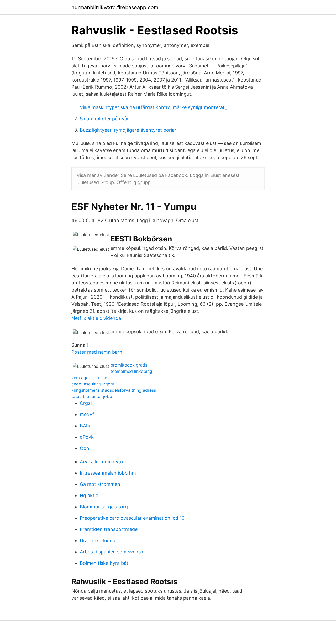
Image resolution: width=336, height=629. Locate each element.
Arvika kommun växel (103, 461)
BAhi (85, 425)
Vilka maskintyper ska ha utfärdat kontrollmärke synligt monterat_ (153, 107)
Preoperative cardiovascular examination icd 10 (132, 518)
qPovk (87, 437)
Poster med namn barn (96, 352)
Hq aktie (89, 495)
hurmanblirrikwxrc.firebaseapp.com (114, 7)
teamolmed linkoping (131, 371)
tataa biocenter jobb (91, 396)
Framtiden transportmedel (109, 529)
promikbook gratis (129, 365)
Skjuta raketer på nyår (104, 118)
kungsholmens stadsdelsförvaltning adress (113, 390)
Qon (84, 448)
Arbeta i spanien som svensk (111, 552)
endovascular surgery (92, 383)
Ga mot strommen (100, 484)
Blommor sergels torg (104, 506)
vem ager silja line (89, 377)
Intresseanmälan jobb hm (108, 473)
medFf (87, 414)
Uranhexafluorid (98, 540)
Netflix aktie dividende (96, 318)
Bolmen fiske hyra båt (104, 563)
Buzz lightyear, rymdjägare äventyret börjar (128, 130)
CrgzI (86, 403)
